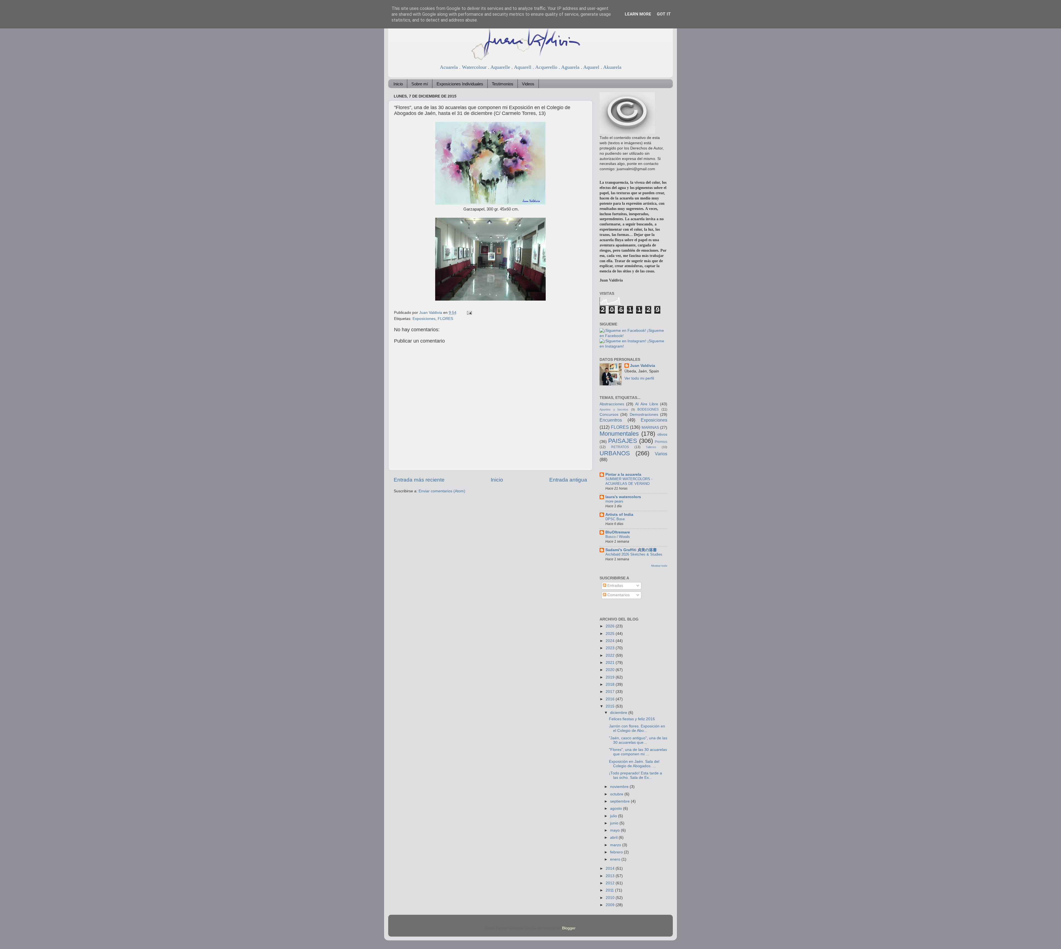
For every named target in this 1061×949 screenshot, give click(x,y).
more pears (614, 501)
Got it (664, 14)
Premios (661, 442)
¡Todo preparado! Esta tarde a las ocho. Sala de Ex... (635, 775)
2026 (611, 626)
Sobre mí (419, 84)
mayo (615, 830)
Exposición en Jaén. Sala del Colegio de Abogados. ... (634, 763)
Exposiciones (424, 319)
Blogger (568, 928)
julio (614, 816)
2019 (611, 677)
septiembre (620, 801)
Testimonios (502, 84)
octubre (617, 794)
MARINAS (650, 427)
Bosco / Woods (617, 537)
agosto (616, 808)
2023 (611, 648)
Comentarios (618, 595)
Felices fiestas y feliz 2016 (632, 719)
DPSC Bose (615, 519)
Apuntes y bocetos (614, 409)
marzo (616, 845)
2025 (611, 634)
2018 (611, 684)
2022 (611, 655)
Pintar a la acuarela (623, 474)
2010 (611, 898)
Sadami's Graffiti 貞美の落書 (631, 550)
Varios (661, 453)
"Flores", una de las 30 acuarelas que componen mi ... (638, 752)
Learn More (638, 14)
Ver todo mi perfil (639, 378)
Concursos (609, 414)
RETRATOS (620, 447)
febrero (617, 852)
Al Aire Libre (646, 404)
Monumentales (619, 433)
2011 (610, 890)
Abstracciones (612, 404)
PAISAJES (622, 440)
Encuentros (611, 419)
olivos (662, 434)
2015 (611, 706)
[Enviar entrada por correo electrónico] (469, 313)
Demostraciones (644, 414)
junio (614, 823)
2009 (611, 905)
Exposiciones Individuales (460, 84)
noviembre (620, 787)
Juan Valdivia (642, 366)
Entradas (614, 585)
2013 (611, 876)
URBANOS (615, 453)
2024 (611, 641)
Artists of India (619, 514)
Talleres (651, 447)
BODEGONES (648, 409)
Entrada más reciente (419, 480)
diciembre (619, 713)
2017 (611, 692)
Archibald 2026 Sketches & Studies (633, 554)
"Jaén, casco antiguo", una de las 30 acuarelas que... (638, 740)
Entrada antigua (568, 480)
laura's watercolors (623, 497)
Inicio (398, 84)
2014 (611, 868)
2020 (611, 670)
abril (614, 837)
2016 (611, 699)
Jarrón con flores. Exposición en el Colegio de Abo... (637, 728)
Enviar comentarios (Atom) (442, 491)
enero (615, 859)
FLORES (445, 319)
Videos (528, 84)
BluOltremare (617, 532)
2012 (611, 883)
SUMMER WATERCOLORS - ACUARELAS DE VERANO (628, 481)
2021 (611, 663)
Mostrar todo (659, 565)
